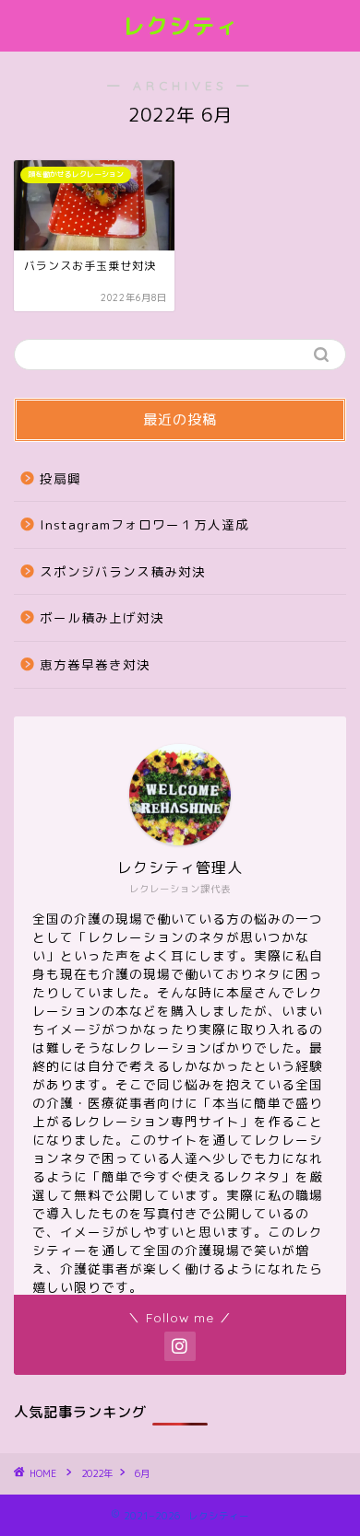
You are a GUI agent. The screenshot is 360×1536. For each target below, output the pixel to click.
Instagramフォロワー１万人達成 (144, 524)
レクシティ (180, 26)
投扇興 (60, 478)
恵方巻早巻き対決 (95, 664)
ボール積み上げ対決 (102, 617)
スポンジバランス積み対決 (123, 571)
